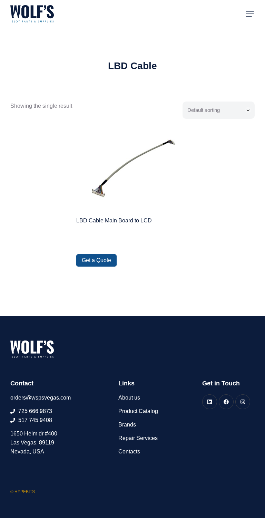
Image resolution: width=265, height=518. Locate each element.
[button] (250, 14)
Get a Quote (96, 260)
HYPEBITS (24, 491)
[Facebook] (226, 401)
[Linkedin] (209, 401)
